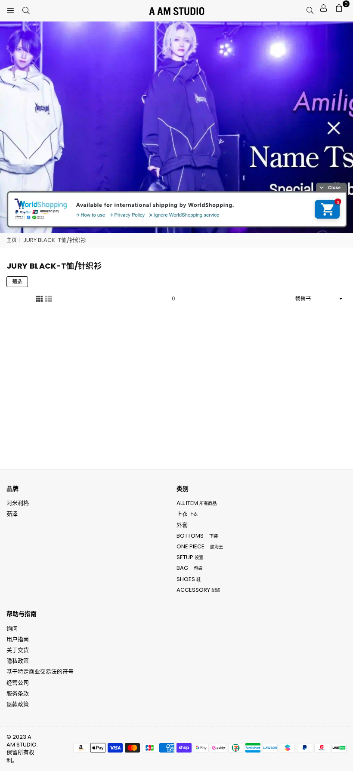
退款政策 (17, 704)
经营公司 (17, 683)
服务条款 (17, 693)
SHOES (188, 579)
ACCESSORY (198, 590)
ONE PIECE (199, 546)
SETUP (189, 557)
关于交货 (17, 650)
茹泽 (12, 514)
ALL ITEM (196, 503)
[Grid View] (39, 298)
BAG (189, 568)
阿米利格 (17, 503)
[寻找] (26, 10)
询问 (12, 628)
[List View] (48, 298)
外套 (182, 525)
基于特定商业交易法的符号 (40, 671)
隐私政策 (17, 661)
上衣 (187, 514)
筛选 (17, 281)
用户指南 (17, 639)
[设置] (323, 8)
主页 (11, 240)
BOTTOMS (197, 536)
